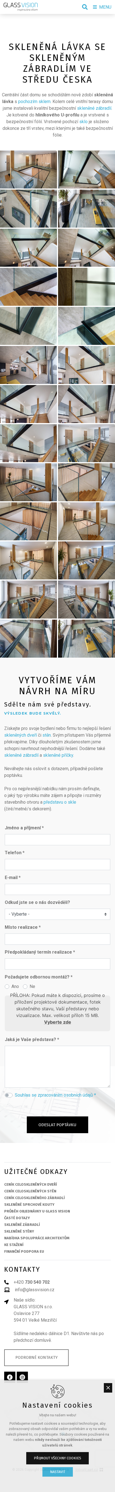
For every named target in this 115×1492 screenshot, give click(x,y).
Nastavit (57, 1472)
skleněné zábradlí (94, 108)
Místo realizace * (23, 927)
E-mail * (13, 877)
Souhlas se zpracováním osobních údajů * (55, 1095)
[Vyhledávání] (85, 7)
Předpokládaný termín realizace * (40, 952)
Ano (15, 986)
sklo (83, 121)
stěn (46, 735)
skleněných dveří (20, 735)
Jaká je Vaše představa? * (32, 1039)
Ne (32, 986)
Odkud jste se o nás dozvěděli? (37, 902)
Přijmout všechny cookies (57, 1458)
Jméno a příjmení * (24, 827)
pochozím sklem (34, 101)
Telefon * (15, 852)
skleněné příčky (58, 755)
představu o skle (60, 802)
